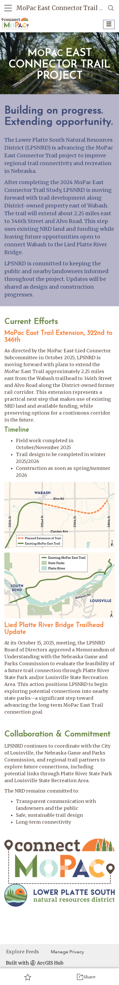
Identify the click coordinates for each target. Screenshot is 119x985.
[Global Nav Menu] (8, 8)
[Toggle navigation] (109, 24)
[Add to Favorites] (27, 977)
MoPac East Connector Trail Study (66, 8)
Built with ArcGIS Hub (34, 963)
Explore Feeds (22, 951)
